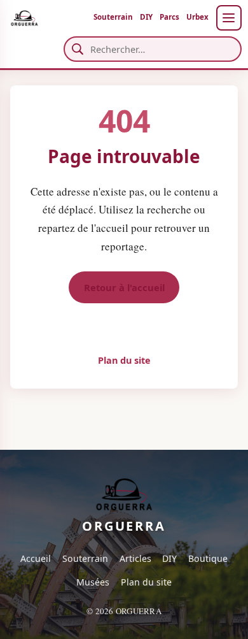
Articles (135, 558)
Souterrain (113, 17)
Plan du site (124, 360)
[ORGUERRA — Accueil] (24, 18)
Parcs (169, 17)
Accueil (35, 558)
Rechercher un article (124, 326)
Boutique (208, 558)
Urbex (197, 17)
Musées (92, 582)
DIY (146, 17)
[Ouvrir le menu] (229, 18)
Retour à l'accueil (124, 287)
